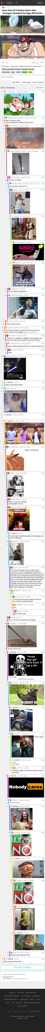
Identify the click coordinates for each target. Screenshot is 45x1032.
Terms (8, 1002)
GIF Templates (25, 996)
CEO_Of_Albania (11, 356)
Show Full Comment (26, 679)
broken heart (6, 72)
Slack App (19, 1002)
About (32, 999)
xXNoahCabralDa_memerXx (16, 118)
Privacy (38, 999)
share (34, 62)
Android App (23, 1011)
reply (42, 92)
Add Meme (16, 82)
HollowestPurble (13, 447)
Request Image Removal (31, 1002)
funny (30, 72)
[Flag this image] (42, 62)
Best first (39, 88)
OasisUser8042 (13, 126)
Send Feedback (22, 1006)
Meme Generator (21, 974)
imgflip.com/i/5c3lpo (30, 332)
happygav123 (15, 289)
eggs (13, 72)
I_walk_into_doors (14, 321)
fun (43, 66)
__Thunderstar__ (11, 91)
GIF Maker (20, 992)
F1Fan (8, 388)
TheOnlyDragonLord (16, 295)
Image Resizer (24, 999)
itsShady (16, 216)
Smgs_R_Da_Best (18, 952)
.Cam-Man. (13, 623)
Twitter (15, 1011)
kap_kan (13, 507)
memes (24, 72)
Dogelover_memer (20, 262)
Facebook (8, 1011)
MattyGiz (15, 190)
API (13, 1002)
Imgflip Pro (12, 992)
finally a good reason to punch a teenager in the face (18, 69)
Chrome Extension (34, 1011)
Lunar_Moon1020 (20, 242)
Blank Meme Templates (12, 996)
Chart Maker (36, 996)
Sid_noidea (12, 335)
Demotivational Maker (10, 999)
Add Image (26, 82)
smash (18, 72)
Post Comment (38, 82)
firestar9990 (15, 541)
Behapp (13, 617)
